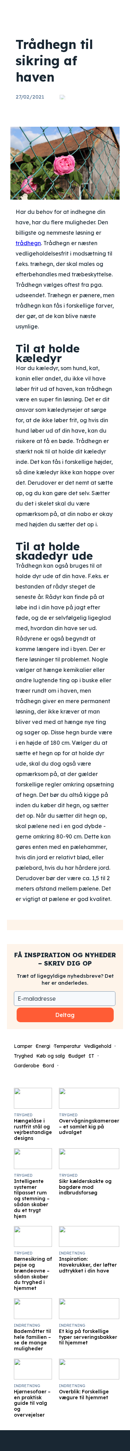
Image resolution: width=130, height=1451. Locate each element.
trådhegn (28, 243)
